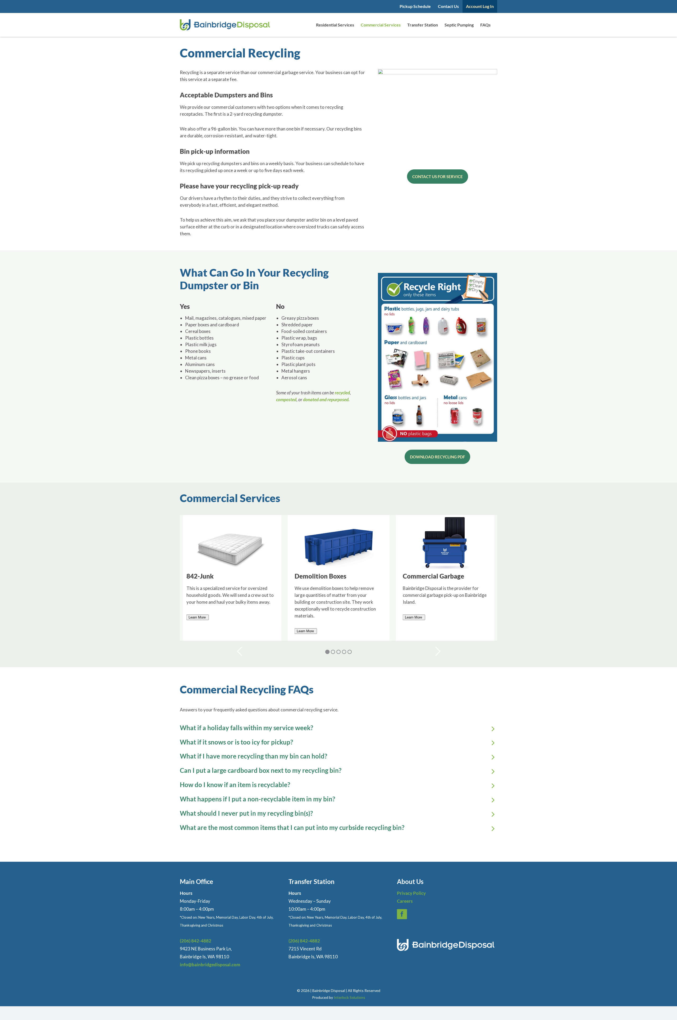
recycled (342, 392)
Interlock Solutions (349, 997)
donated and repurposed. (326, 399)
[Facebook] (402, 914)
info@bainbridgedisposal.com (210, 964)
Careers (405, 901)
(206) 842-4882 (195, 941)
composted (286, 399)
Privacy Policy (411, 893)
